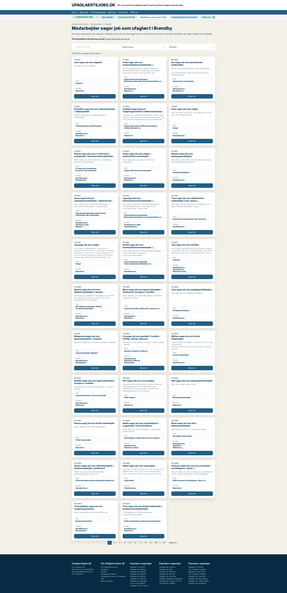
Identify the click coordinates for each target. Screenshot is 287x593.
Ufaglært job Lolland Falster (198, 581)
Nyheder (104, 572)
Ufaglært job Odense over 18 (170, 581)
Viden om (134, 12)
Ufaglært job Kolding (138, 576)
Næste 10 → (173, 543)
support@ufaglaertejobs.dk (117, 39)
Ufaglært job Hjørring (138, 579)
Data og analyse (107, 581)
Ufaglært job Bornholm (196, 572)
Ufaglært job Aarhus (137, 567)
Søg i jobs (84, 12)
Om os (74, 12)
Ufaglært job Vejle (166, 569)
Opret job (112, 12)
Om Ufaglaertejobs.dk (109, 567)
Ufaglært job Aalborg (138, 569)
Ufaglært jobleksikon (108, 574)
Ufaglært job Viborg (195, 567)
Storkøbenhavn (96, 24)
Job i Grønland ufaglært (197, 574)
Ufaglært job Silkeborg (167, 576)
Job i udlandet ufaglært (197, 569)
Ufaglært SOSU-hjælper (139, 586)
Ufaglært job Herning (167, 574)
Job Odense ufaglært (167, 583)
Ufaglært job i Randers (196, 576)
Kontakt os (123, 12)
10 (156, 543)
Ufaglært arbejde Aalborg (198, 579)
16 (164, 543)
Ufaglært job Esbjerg (138, 572)
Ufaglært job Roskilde (167, 572)
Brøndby (108, 24)
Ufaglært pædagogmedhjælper (171, 579)
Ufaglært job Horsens (167, 567)
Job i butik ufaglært (137, 583)
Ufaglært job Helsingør (138, 581)
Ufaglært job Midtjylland (197, 583)
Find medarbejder (98, 12)
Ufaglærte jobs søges (80, 24)
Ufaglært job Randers (138, 574)
